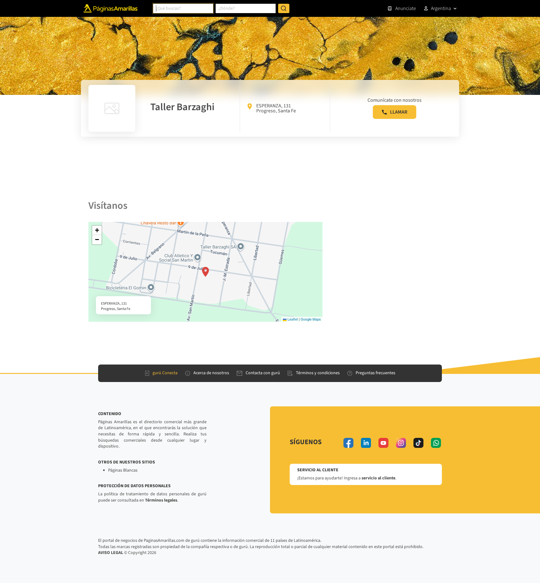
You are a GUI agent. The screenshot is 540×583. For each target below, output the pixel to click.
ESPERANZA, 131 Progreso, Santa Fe (276, 108)
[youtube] (383, 443)
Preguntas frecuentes (375, 373)
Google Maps (311, 318)
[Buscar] (283, 8)
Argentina (441, 8)
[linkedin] (366, 443)
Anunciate (405, 8)
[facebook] (348, 443)
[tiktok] (418, 443)
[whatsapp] (436, 443)
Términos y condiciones (318, 373)
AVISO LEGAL (110, 553)
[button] (205, 272)
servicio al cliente (378, 478)
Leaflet (292, 318)
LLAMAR (398, 112)
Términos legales (161, 500)
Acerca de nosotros (211, 373)
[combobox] (183, 8)
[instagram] (401, 443)
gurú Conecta (165, 373)
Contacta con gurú (263, 373)
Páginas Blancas (123, 470)
